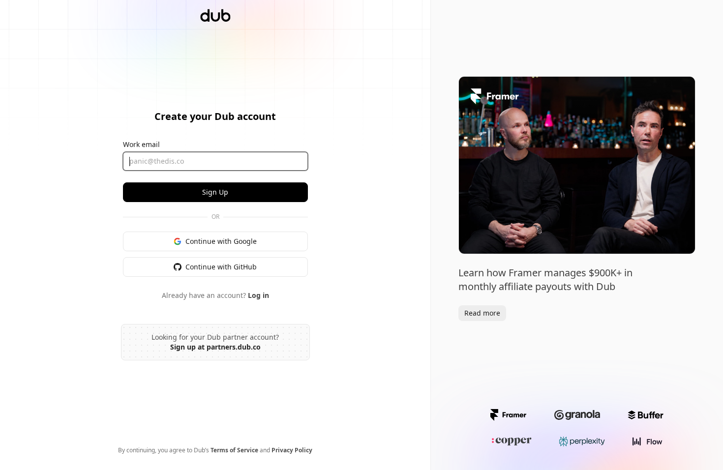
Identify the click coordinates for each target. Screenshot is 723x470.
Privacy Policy (291, 450)
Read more (482, 313)
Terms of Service (234, 450)
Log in (258, 295)
